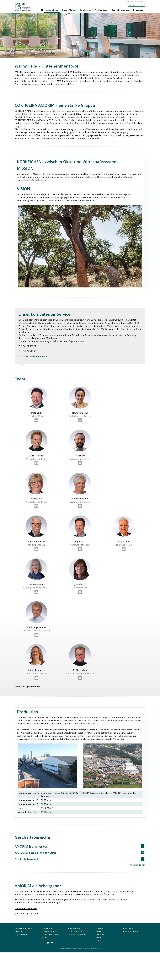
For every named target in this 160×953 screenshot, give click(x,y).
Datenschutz (100, 934)
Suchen (143, 5)
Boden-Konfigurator (121, 10)
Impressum (99, 931)
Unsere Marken (69, 10)
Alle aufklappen (137, 864)
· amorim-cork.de (127, 928)
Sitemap (98, 938)
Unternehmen (52, 10)
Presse (98, 941)
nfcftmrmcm (78, 934)
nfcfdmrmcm (35, 356)
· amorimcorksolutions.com (130, 931)
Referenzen (138, 10)
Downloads (128, 1)
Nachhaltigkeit (101, 10)
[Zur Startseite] (23, 7)
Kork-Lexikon (85, 10)
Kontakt (46, 938)
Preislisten (139, 1)
